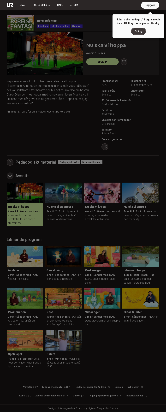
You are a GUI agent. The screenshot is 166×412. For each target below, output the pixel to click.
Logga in (150, 5)
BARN (60, 5)
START (23, 5)
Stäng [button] (138, 31)
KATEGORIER (40, 5)
